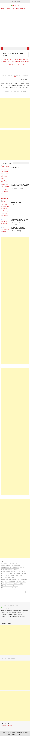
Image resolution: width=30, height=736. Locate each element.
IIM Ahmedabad (12, 581)
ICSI (6, 581)
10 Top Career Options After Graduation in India (18, 201)
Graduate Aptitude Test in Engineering (8, 579)
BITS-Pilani (11, 563)
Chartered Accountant (5, 565)
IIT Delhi (15, 583)
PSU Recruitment (14, 594)
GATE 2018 (3, 573)
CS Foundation (15, 569)
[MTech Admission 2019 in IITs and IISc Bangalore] (5, 174)
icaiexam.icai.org (24, 579)
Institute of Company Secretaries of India (9, 589)
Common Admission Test (6, 567)
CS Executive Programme (6, 569)
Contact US (25, 732)
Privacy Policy (20, 734)
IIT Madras (21, 583)
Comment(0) (23, 91)
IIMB (17, 581)
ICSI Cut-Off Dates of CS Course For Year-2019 (15, 75)
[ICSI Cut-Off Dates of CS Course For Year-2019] (15, 62)
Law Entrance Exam (20, 591)
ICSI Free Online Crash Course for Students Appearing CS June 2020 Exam (20, 186)
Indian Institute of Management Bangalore (9, 585)
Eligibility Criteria (17, 571)
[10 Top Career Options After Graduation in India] (5, 209)
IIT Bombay (10, 583)
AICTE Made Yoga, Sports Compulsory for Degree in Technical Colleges (18, 229)
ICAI (18, 579)
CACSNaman (16, 91)
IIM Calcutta (3, 583)
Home (3, 732)
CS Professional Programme (6, 571)
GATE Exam (12, 575)
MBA (27, 591)
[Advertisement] (15, 34)
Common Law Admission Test (18, 567)
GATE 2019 (9, 573)
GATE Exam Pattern (19, 575)
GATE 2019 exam (17, 573)
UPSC (17, 596)
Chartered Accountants (16, 565)
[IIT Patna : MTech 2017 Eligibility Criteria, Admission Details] (5, 222)
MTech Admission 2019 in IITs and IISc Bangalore (19, 166)
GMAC (9, 577)
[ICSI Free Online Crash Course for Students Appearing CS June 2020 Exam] (5, 191)
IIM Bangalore (22, 581)
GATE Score (3, 577)
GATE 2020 (24, 573)
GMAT (13, 577)
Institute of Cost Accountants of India (8, 591)
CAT (19, 563)
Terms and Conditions (11, 734)
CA (16, 563)
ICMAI (2, 581)
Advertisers (19, 732)
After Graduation (23, 169)
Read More (3, 618)
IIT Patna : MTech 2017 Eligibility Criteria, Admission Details (19, 220)
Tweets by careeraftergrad (6, 725)
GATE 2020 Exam (4, 575)
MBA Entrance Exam (5, 594)
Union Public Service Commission (7, 596)
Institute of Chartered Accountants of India (9, 587)
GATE (23, 571)
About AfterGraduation (10, 732)
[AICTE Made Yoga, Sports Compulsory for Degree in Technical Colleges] (5, 230)
